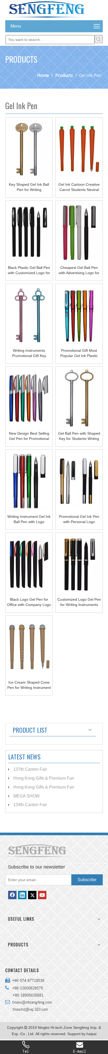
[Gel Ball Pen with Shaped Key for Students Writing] (79, 398)
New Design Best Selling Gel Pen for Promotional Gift (29, 436)
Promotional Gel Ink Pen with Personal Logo (79, 519)
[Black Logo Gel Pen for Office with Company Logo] (29, 564)
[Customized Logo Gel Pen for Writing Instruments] (79, 564)
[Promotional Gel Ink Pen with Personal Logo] (79, 481)
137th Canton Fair (30, 769)
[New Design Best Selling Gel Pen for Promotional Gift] (29, 398)
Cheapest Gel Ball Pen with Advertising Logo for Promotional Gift (79, 270)
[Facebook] (12, 895)
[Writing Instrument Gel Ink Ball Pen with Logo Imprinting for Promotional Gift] (29, 481)
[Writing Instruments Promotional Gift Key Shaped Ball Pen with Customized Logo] (29, 315)
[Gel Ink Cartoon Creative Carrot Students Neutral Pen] (79, 149)
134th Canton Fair (30, 804)
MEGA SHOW (26, 796)
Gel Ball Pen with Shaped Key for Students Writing (79, 436)
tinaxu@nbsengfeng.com (31, 1002)
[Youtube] (42, 895)
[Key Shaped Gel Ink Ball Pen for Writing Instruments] (29, 149)
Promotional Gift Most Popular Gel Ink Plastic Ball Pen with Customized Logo (79, 353)
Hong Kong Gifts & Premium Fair (43, 778)
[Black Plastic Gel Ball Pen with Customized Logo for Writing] (29, 232)
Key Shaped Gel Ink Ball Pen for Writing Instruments (29, 187)
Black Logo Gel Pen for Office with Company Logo (29, 602)
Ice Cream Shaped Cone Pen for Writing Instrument (29, 685)
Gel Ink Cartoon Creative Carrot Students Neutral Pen (79, 187)
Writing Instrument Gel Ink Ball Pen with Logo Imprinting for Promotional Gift (29, 519)
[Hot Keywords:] (98, 39)
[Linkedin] (22, 895)
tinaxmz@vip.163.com (30, 1009)
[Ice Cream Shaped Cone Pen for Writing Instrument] (29, 647)
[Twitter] (32, 895)
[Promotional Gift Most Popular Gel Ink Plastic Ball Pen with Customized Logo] (79, 315)
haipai (91, 1034)
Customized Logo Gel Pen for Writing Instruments (79, 602)
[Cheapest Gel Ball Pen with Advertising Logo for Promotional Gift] (79, 232)
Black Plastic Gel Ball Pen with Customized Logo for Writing (29, 270)
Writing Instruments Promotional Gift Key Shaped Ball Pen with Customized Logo (29, 353)
